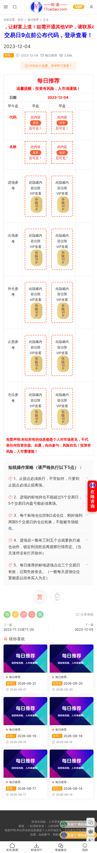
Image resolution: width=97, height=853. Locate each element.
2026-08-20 (68, 683)
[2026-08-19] (25, 711)
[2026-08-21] (25, 658)
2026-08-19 (21, 736)
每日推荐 (51, 55)
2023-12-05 (84, 629)
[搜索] (14, 6)
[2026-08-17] (25, 764)
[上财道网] (48, 7)
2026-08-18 (67, 736)
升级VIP (36, 204)
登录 (35, 123)
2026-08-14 (67, 788)
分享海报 (86, 614)
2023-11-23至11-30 (19, 629)
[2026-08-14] (71, 764)
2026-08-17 (21, 788)
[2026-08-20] (71, 658)
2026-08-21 (21, 683)
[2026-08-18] (71, 711)
